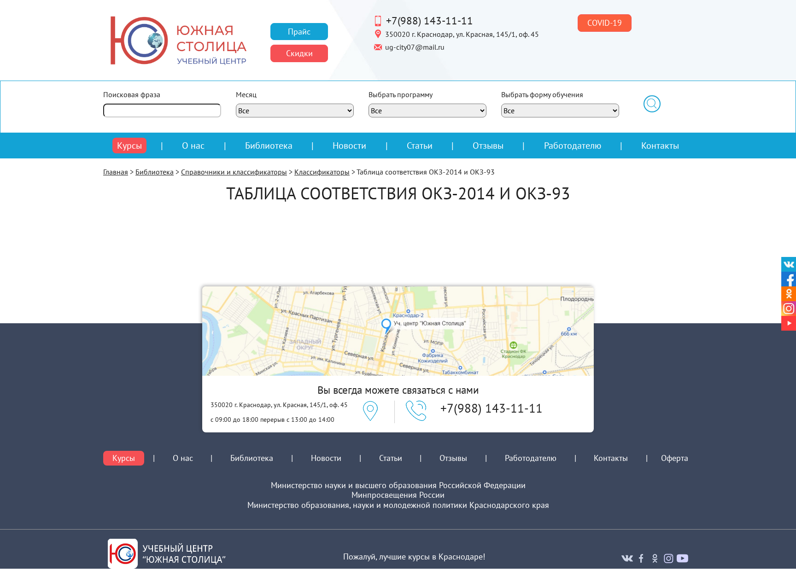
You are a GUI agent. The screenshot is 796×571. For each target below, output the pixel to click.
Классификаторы (322, 171)
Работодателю (572, 145)
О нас (193, 145)
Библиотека (269, 145)
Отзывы (488, 145)
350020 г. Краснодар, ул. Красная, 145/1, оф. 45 (462, 33)
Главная (115, 171)
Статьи (420, 145)
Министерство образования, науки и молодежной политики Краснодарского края (398, 505)
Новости (349, 145)
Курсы (129, 145)
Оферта (674, 458)
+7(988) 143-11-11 (429, 20)
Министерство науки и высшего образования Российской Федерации (398, 485)
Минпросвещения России (398, 495)
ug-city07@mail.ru (415, 46)
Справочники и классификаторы (234, 171)
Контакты (660, 145)
